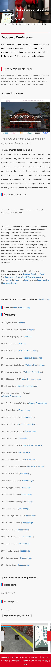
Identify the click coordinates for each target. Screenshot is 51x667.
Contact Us (15, 661)
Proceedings (32, 351)
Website (21, 323)
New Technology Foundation (17, 280)
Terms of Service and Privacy (35, 661)
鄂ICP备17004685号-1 (29, 657)
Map (25, 664)
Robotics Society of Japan (33, 274)
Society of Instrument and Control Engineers (23, 277)
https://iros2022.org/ (21, 308)
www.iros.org (44, 299)
